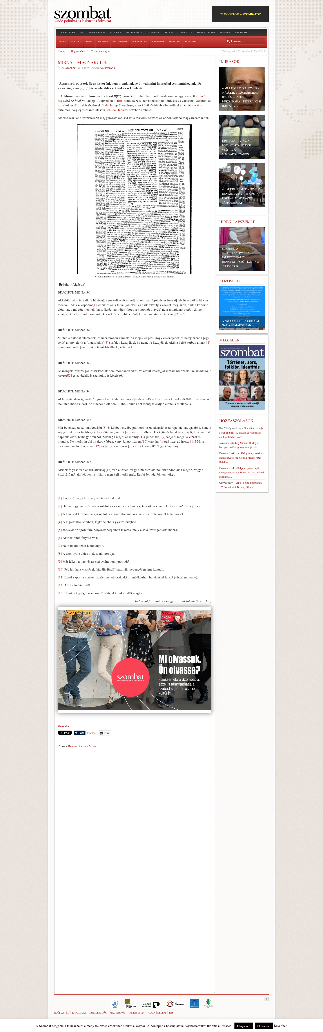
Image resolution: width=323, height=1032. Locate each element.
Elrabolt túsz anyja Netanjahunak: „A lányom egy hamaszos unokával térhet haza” (241, 432)
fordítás (83, 746)
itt (130, 117)
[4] (208, 342)
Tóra (119, 100)
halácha (108, 105)
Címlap (61, 51)
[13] (108, 469)
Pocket (91, 733)
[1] (95, 305)
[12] (97, 446)
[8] (105, 427)
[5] (88, 88)
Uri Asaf (70, 67)
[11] (193, 441)
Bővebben (280, 1025)
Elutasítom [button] (263, 1026)
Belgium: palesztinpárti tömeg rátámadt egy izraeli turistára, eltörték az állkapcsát (241, 472)
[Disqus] (134, 811)
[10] (144, 441)
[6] (94, 399)
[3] (106, 342)
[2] (177, 314)
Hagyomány (78, 51)
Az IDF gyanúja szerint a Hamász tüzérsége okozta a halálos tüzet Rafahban (241, 457)
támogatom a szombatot (240, 14)
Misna (92, 746)
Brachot (73, 746)
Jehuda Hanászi (117, 110)
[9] (163, 436)
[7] (112, 399)
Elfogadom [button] (243, 1026)
